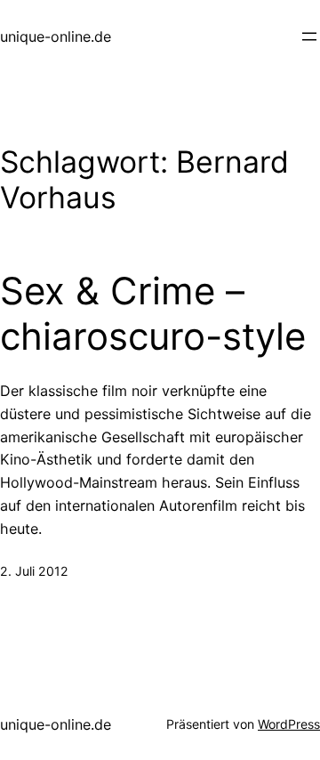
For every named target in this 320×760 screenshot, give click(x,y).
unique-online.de (55, 36)
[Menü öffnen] (309, 36)
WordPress (289, 724)
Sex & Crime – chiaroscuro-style (153, 313)
